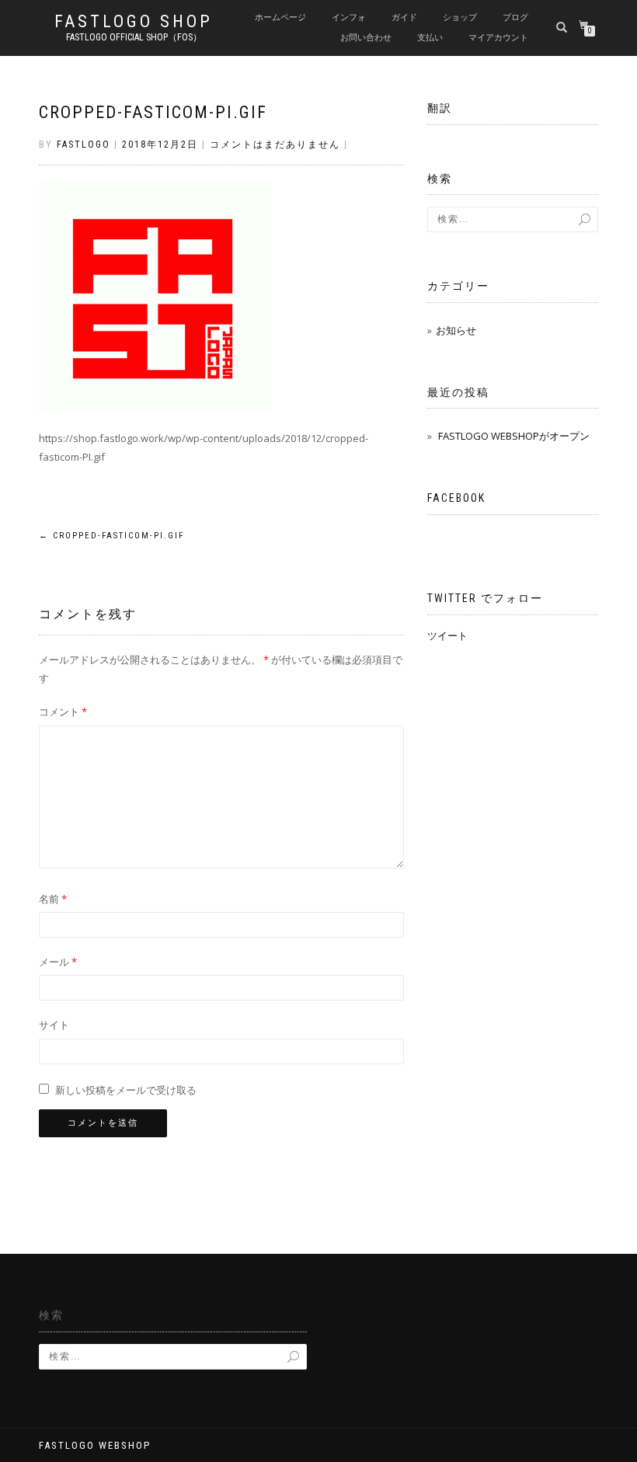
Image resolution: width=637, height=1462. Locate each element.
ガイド (404, 17)
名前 (53, 899)
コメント (63, 712)
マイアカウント (498, 38)
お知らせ (456, 330)
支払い (430, 38)
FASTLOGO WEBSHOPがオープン (514, 436)
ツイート (447, 635)
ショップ (460, 17)
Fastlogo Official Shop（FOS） (134, 37)
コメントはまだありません (275, 144)
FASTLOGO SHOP (133, 21)
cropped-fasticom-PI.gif (153, 112)
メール (58, 962)
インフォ (349, 17)
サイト (54, 1025)
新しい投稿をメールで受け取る (126, 1090)
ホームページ (280, 17)
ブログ (515, 17)
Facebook (456, 498)
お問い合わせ (366, 38)
